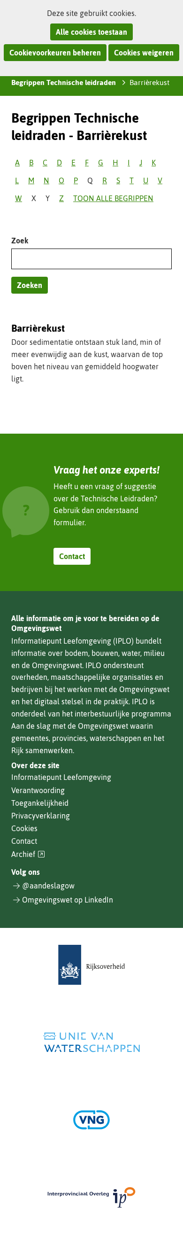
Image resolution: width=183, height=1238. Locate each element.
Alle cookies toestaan (91, 32)
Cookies (24, 828)
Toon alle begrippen (113, 198)
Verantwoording (38, 790)
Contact (72, 556)
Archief (28, 854)
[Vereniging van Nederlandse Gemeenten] (91, 1119)
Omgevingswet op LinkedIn (67, 899)
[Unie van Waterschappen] (91, 1042)
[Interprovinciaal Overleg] (91, 1197)
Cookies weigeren (144, 52)
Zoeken (29, 285)
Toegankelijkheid (40, 803)
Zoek (19, 240)
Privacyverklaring (40, 815)
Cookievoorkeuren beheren (55, 52)
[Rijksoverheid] (91, 964)
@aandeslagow (48, 885)
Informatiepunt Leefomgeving (61, 777)
